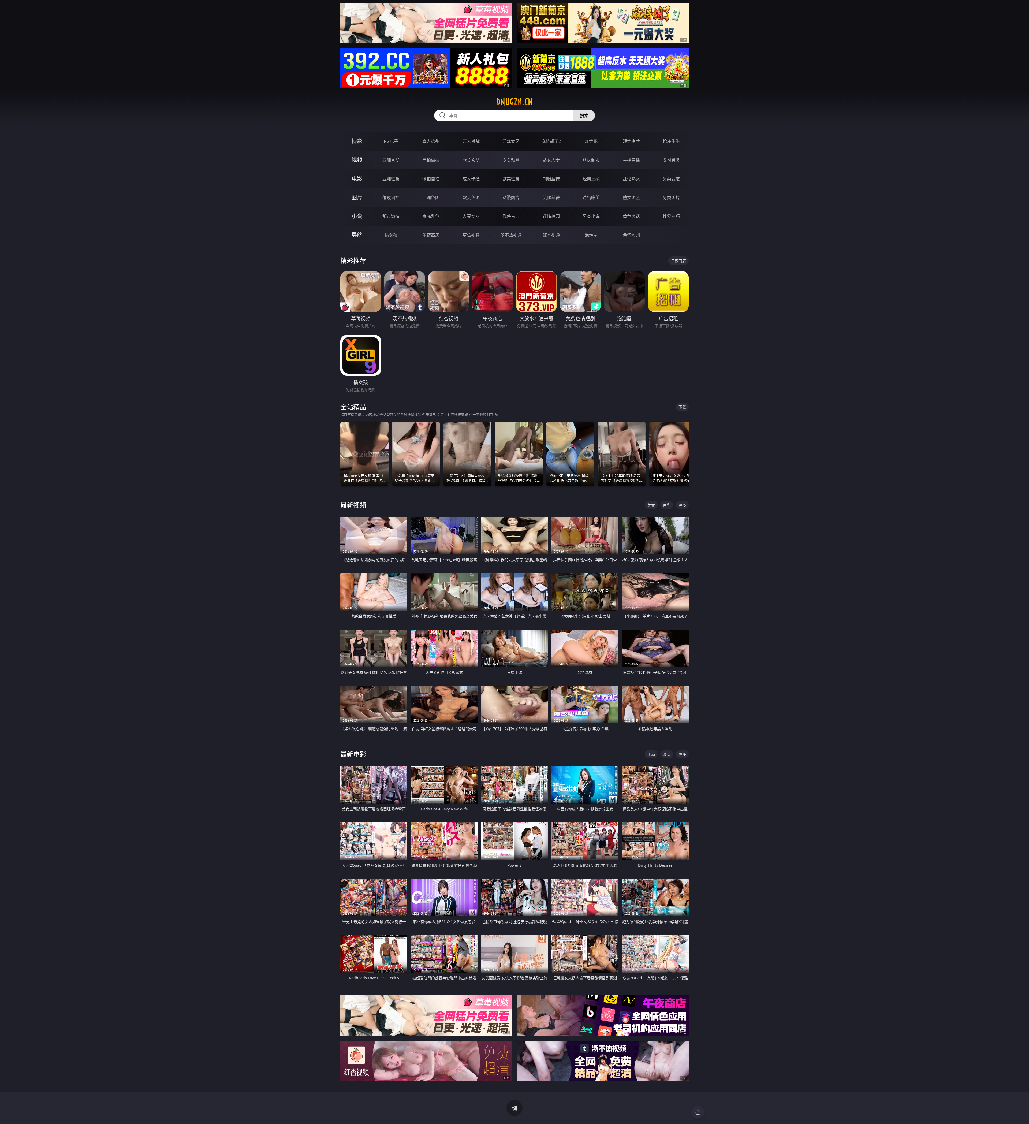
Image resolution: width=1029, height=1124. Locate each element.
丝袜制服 (591, 160)
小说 (357, 216)
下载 (682, 407)
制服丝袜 (551, 179)
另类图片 (671, 197)
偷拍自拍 (430, 179)
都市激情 (391, 216)
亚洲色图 (430, 197)
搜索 (584, 115)
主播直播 (631, 160)
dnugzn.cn (514, 101)
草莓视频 (471, 235)
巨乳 (666, 505)
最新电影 (353, 754)
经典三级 (591, 179)
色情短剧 (631, 235)
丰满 (651, 754)
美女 (651, 505)
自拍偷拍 (430, 160)
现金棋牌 (631, 141)
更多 (682, 505)
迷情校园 (551, 216)
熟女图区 (631, 197)
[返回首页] (697, 1112)
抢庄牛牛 (671, 141)
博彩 (357, 141)
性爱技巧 (671, 216)
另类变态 (671, 179)
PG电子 (391, 141)
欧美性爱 (511, 179)
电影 (357, 178)
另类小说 (591, 216)
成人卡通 (471, 179)
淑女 (666, 754)
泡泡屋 (591, 235)
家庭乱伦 (430, 216)
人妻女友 (471, 216)
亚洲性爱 (391, 179)
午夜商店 (430, 235)
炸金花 (591, 141)
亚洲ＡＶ (391, 160)
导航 (357, 235)
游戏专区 (511, 141)
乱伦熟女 (631, 179)
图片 (357, 197)
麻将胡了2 (551, 141)
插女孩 (391, 235)
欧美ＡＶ (471, 160)
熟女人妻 (551, 160)
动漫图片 (511, 197)
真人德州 (430, 141)
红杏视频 (551, 235)
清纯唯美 (591, 197)
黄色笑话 (631, 216)
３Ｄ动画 (511, 160)
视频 (357, 159)
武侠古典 (511, 216)
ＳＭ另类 (671, 160)
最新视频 (353, 504)
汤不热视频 (511, 235)
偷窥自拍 (391, 197)
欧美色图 (471, 197)
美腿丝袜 (551, 197)
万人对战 (471, 141)
